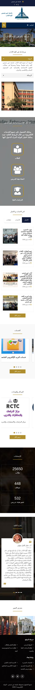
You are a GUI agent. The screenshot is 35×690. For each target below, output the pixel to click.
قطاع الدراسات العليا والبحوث (27, 649)
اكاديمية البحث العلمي (10, 662)
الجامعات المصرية (27, 662)
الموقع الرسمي (28, 645)
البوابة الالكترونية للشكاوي (9, 666)
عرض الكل (17, 315)
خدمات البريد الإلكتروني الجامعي (17, 357)
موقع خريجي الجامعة (26, 669)
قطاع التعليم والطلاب (10, 645)
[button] (20, 367)
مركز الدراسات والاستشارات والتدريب (17, 422)
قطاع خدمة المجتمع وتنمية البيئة (10, 649)
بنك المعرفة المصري (26, 666)
